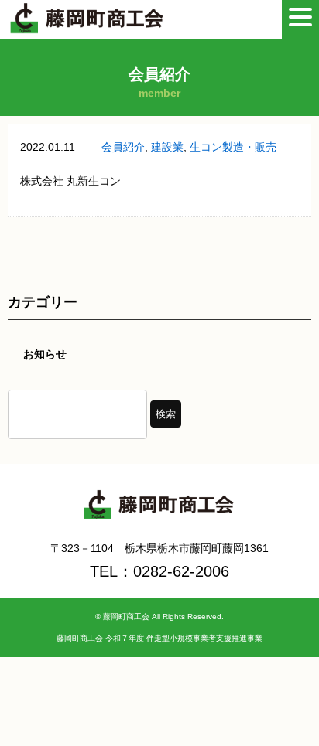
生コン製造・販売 (233, 147)
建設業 (167, 147)
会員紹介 (123, 147)
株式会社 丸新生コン (70, 181)
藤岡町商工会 (126, 616)
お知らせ (45, 354)
